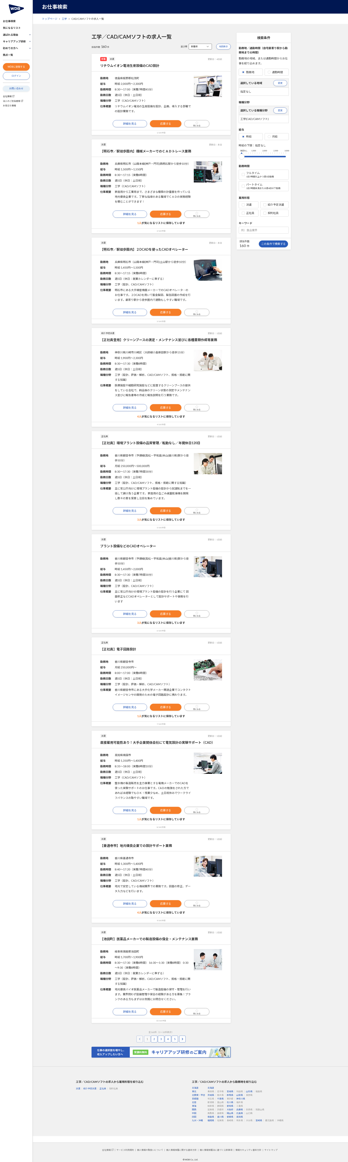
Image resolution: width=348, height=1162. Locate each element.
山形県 (249, 1091)
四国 (194, 1116)
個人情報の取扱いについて (150, 1150)
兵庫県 (239, 1109)
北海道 (195, 1087)
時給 (249, 136)
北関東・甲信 (198, 1095)
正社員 (250, 213)
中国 (194, 1113)
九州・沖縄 (197, 1120)
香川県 (220, 1116)
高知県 (239, 1116)
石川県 (230, 1102)
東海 (194, 1106)
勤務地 (250, 72)
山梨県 (239, 1095)
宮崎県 (259, 1120)
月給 (274, 136)
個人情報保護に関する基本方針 (181, 1150)
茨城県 (211, 1095)
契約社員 (273, 213)
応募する (165, 123)
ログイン (16, 75)
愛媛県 (230, 1116)
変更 (280, 83)
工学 (64, 18)
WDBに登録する (16, 66)
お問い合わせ (16, 88)
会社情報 (7, 96)
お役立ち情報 (9, 105)
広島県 (239, 1113)
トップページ (49, 18)
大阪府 (230, 1109)
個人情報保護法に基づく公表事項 (216, 1150)
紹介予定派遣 (276, 204)
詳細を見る (130, 123)
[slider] (242, 155)
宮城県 (230, 1091)
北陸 (194, 1102)
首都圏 (195, 1098)
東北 (194, 1091)
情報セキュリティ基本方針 (248, 1150)
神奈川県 (240, 1098)
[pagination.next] (182, 1039)
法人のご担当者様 (11, 101)
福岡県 (211, 1120)
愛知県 (230, 1106)
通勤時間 (277, 72)
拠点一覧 (8, 54)
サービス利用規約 (125, 1150)
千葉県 (220, 1098)
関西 (194, 1109)
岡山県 (230, 1113)
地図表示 (223, 46)
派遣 (249, 204)
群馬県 (230, 1095)
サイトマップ (270, 1150)
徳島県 (211, 1116)
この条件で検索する (273, 243)
